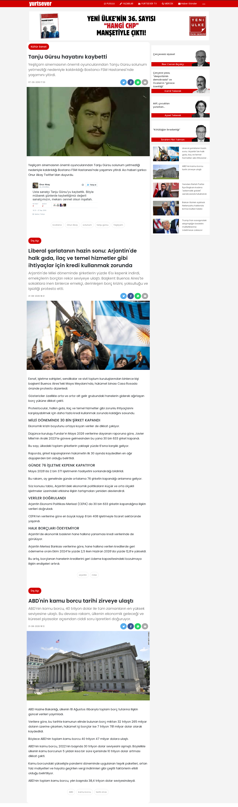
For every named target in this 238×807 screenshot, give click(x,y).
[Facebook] (130, 82)
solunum (87, 224)
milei (94, 574)
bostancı (57, 224)
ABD (71, 792)
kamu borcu (84, 792)
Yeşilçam (118, 224)
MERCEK (169, 3)
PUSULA (111, 3)
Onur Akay (72, 224)
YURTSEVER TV (149, 3)
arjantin (83, 574)
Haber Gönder (189, 3)
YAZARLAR (128, 3)
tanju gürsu (102, 224)
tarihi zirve (101, 792)
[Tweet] (123, 82)
